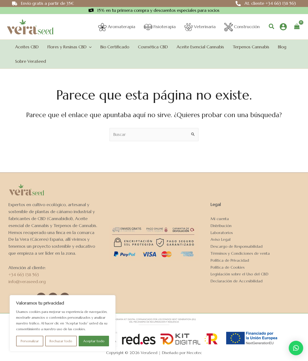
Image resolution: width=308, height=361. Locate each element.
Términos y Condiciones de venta (240, 253)
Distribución (221, 225)
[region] (63, 323)
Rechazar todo (61, 341)
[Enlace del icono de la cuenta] (283, 27)
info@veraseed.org (27, 281)
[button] (272, 27)
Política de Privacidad (230, 260)
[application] (89, 47)
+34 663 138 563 (23, 274)
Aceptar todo (93, 341)
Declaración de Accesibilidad (237, 281)
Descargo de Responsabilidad (237, 246)
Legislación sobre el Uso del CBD (239, 274)
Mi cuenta (220, 218)
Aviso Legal (221, 239)
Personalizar (30, 341)
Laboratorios (222, 232)
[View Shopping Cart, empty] (297, 27)
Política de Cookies (227, 267)
